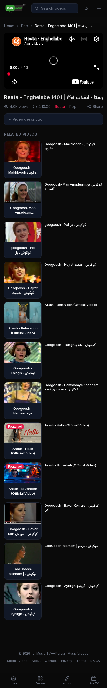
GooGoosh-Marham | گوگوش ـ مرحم (71, 546)
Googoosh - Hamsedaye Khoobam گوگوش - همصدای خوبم (71, 387)
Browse (40, 683)
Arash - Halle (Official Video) (67, 425)
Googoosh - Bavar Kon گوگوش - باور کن (72, 508)
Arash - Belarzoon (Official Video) (71, 305)
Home (9, 26)
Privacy (66, 661)
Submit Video (17, 661)
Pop (24, 26)
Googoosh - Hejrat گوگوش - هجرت (70, 265)
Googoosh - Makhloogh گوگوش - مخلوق (70, 146)
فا (86, 8)
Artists (67, 683)
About (36, 661)
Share (98, 106)
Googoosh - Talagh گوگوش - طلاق (70, 345)
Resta (60, 106)
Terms (81, 661)
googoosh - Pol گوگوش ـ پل (65, 225)
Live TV (94, 683)
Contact (51, 661)
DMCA (95, 661)
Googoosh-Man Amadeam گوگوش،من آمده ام (73, 186)
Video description (28, 119)
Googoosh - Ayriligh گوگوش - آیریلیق (72, 586)
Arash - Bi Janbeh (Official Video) (70, 465)
